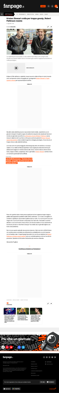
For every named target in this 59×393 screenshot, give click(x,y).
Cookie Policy (34, 368)
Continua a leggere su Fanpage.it (29, 249)
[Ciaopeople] (52, 389)
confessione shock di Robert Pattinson (35, 136)
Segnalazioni (34, 364)
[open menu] (2, 14)
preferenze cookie (35, 375)
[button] (51, 26)
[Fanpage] (8, 357)
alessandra (13, 26)
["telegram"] (23, 347)
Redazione (33, 373)
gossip (46, 14)
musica (41, 14)
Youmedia (33, 361)
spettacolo (9, 14)
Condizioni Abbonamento (36, 370)
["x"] (15, 347)
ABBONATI (43, 6)
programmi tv (22, 14)
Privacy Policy (34, 366)
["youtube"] (11, 347)
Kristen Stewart (39, 151)
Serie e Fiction (30, 14)
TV (17, 14)
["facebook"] (19, 347)
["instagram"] (7, 347)
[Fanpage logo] (12, 6)
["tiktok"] (3, 347)
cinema (36, 14)
